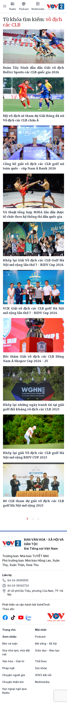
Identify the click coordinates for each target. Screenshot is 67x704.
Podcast (23, 8)
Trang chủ (9, 629)
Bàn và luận (9, 643)
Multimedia (37, 8)
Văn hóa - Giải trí (13, 661)
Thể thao (41, 661)
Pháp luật (8, 668)
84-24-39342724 (18, 585)
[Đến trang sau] (39, 519)
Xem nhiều (9, 636)
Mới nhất (40, 629)
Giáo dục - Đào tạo (47, 650)
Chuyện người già (13, 675)
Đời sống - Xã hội (46, 643)
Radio (12, 8)
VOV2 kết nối (43, 675)
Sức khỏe (41, 668)
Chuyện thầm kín (13, 681)
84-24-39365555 (17, 580)
